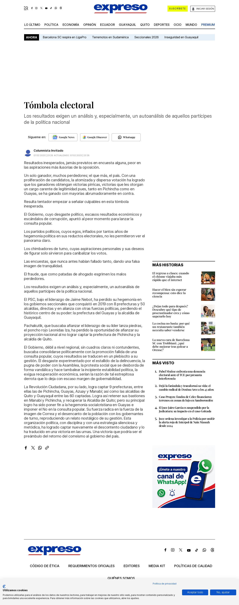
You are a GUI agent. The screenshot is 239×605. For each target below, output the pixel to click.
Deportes (162, 24)
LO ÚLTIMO (32, 24)
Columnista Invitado (48, 150)
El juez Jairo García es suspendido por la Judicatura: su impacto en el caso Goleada (185, 409)
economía (71, 24)
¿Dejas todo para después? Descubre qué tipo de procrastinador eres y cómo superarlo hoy (171, 311)
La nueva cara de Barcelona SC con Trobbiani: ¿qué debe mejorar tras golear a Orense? (171, 345)
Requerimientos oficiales (91, 566)
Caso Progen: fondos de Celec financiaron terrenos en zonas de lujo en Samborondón (186, 398)
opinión (89, 24)
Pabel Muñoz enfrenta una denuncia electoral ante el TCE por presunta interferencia (182, 374)
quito (145, 24)
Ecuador (107, 24)
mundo (191, 24)
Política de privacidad (164, 583)
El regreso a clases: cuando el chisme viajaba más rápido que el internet (170, 276)
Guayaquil (127, 24)
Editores (132, 566)
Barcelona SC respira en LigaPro (64, 37)
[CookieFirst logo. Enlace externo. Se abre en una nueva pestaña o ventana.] (4, 586)
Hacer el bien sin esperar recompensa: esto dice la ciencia (169, 293)
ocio (177, 24)
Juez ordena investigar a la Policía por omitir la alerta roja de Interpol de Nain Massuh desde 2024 (187, 422)
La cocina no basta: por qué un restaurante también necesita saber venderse (171, 326)
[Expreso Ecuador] (54, 554)
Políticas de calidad (193, 566)
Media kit (157, 566)
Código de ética (44, 566)
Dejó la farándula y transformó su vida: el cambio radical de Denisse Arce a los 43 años (186, 387)
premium (208, 24)
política (51, 24)
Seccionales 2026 (146, 37)
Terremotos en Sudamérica (110, 37)
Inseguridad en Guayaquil (181, 37)
